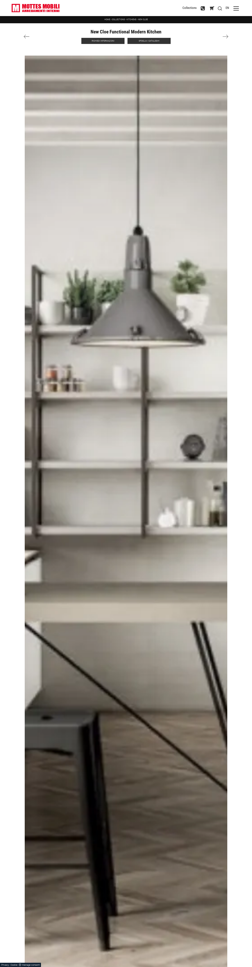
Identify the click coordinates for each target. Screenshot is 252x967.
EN (227, 8)
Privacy (5, 964)
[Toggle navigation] (236, 8)
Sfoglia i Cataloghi (149, 41)
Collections (189, 8)
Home (107, 19)
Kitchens (131, 19)
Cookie (14, 964)
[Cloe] (40, 36)
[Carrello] (212, 8)
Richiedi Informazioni (103, 41)
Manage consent (31, 964)
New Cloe (143, 19)
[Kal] (212, 36)
